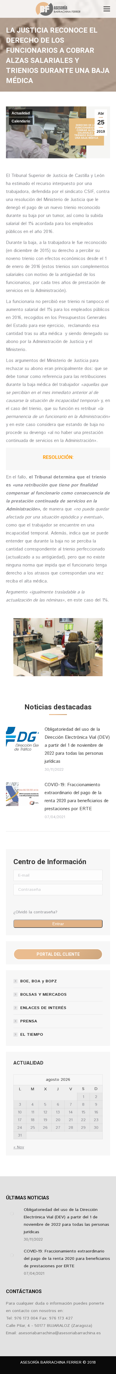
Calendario (21, 121)
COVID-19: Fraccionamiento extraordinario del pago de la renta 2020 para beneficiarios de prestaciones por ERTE (77, 797)
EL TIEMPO (31, 1035)
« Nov (18, 1147)
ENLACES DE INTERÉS (43, 1008)
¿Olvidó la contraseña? (35, 912)
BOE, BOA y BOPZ (38, 981)
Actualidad (21, 113)
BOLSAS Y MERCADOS (43, 995)
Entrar (58, 923)
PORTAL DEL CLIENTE (58, 954)
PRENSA (28, 1021)
